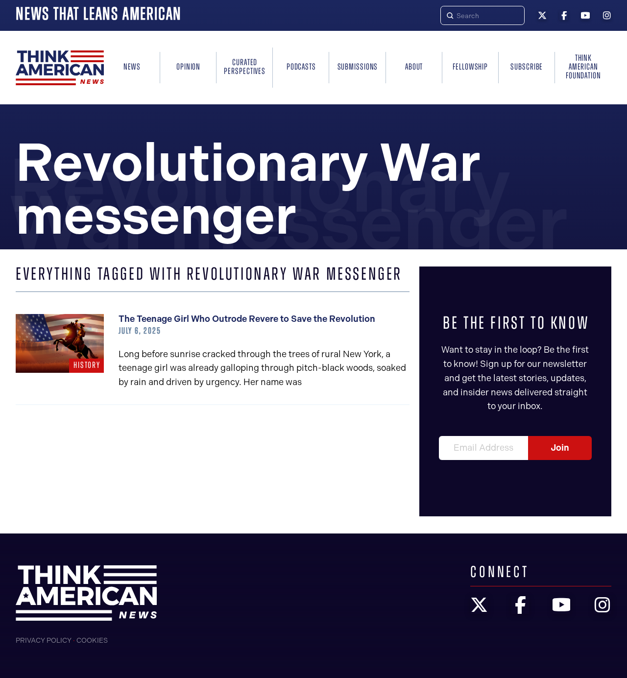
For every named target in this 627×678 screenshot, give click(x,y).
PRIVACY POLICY (44, 640)
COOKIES (92, 640)
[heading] (60, 67)
